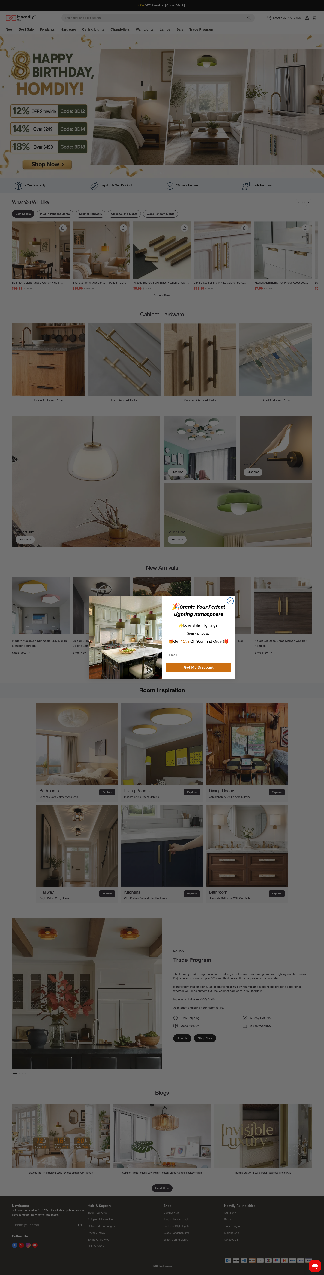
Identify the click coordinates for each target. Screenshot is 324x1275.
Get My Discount (199, 667)
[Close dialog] (230, 601)
